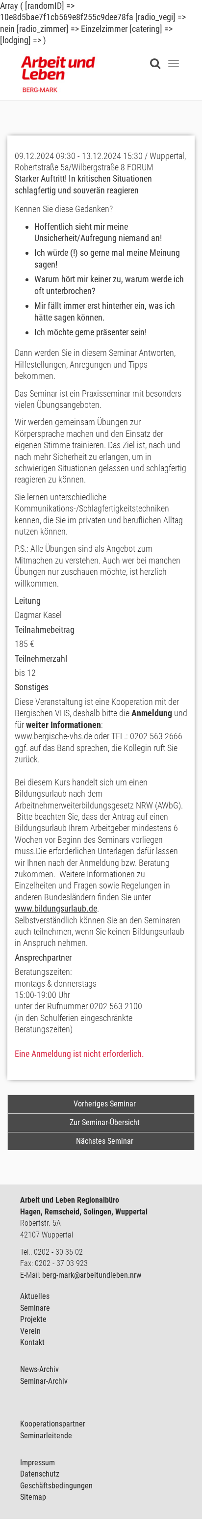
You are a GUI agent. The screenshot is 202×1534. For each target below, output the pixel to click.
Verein (30, 1331)
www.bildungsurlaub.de (56, 908)
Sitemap (33, 1497)
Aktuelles (35, 1296)
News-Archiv (39, 1369)
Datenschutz (39, 1474)
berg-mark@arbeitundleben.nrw (91, 1275)
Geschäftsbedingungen (56, 1485)
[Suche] (157, 57)
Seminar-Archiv (44, 1381)
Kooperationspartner (52, 1423)
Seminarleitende (46, 1435)
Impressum (37, 1462)
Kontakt (32, 1342)
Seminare (35, 1308)
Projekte (33, 1319)
